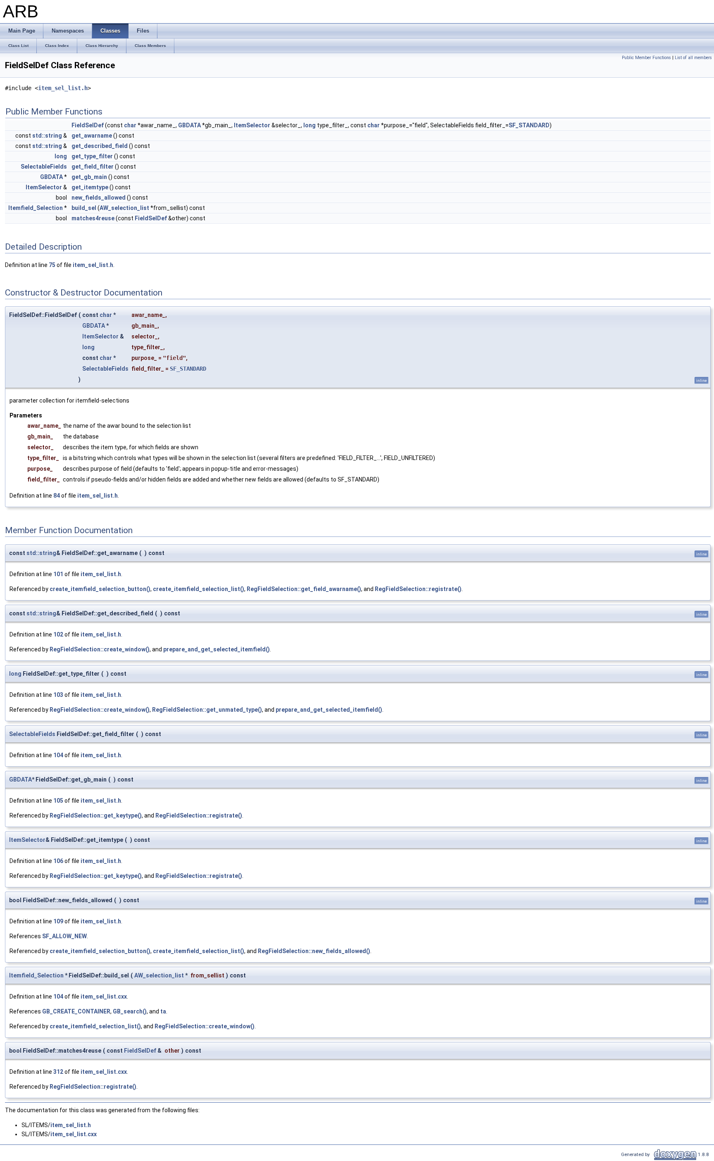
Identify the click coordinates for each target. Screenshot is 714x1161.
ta (163, 1011)
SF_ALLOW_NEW (64, 936)
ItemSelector (252, 125)
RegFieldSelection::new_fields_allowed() (314, 951)
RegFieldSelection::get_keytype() (96, 815)
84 (56, 495)
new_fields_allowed (98, 197)
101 (58, 574)
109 (58, 921)
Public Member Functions (646, 57)
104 (58, 755)
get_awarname (91, 135)
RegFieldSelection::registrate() (418, 589)
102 (58, 634)
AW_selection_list (124, 208)
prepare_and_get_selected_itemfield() (216, 649)
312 (58, 1071)
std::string (47, 135)
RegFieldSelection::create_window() (100, 649)
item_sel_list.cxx (104, 996)
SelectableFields (44, 166)
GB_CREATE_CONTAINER (76, 1011)
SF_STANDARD (529, 125)
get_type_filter (92, 156)
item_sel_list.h (63, 88)
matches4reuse (92, 218)
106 (58, 861)
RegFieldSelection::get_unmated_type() (207, 709)
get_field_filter (92, 166)
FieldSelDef (87, 125)
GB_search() (130, 1011)
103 (58, 694)
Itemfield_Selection (35, 208)
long (309, 125)
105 (58, 800)
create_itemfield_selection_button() (100, 589)
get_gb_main (89, 177)
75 (52, 265)
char (130, 125)
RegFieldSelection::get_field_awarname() (304, 589)
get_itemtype (89, 187)
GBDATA (189, 125)
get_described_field (99, 146)
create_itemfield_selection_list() (198, 589)
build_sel (83, 208)
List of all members (693, 57)
